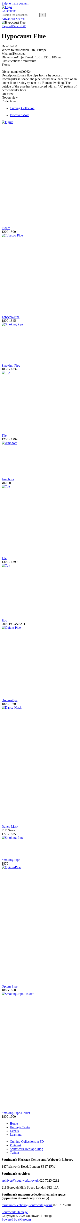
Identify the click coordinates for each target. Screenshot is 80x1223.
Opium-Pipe (9, 700)
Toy (4, 620)
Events (14, 1131)
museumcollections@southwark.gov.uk (27, 1205)
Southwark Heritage (15, 1212)
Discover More (19, 115)
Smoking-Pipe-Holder (16, 1113)
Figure (6, 228)
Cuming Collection (22, 108)
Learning (16, 1134)
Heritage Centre (20, 1127)
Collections (9, 11)
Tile (4, 435)
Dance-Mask (10, 826)
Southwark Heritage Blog (26, 1149)
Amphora (8, 479)
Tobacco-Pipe (10, 317)
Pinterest (15, 1145)
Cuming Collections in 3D (27, 1141)
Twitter (14, 1152)
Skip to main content (15, 3)
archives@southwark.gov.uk (20, 1180)
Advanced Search (13, 18)
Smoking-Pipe (11, 365)
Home (14, 1123)
